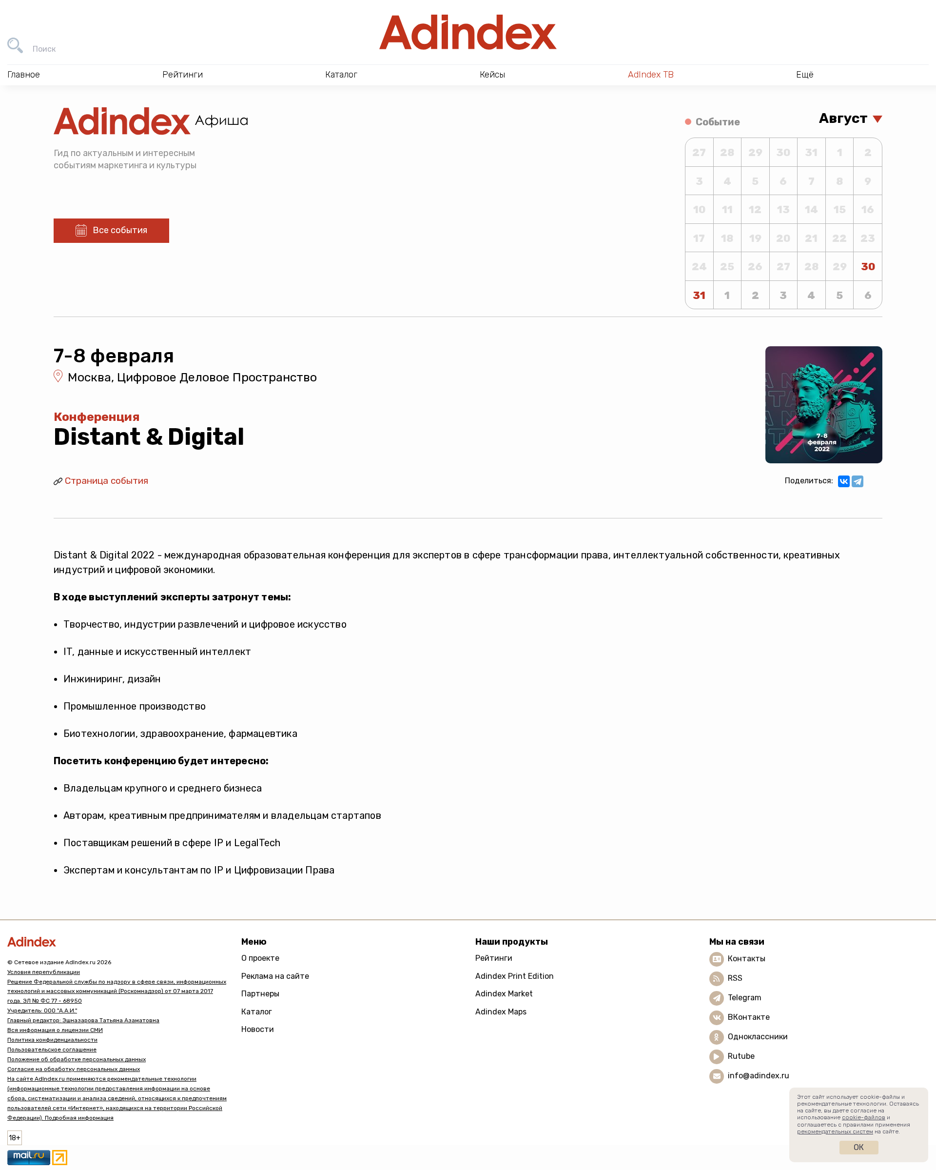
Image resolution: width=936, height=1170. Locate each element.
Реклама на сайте (275, 976)
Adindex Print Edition (514, 976)
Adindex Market (504, 993)
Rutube (741, 1056)
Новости (257, 1029)
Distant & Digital (149, 437)
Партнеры (260, 993)
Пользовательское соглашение (52, 1049)
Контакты (746, 958)
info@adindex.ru (758, 1075)
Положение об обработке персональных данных (76, 1059)
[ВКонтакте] (844, 481)
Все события (120, 230)
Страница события (106, 480)
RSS (735, 978)
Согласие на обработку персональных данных (73, 1069)
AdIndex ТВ (651, 74)
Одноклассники (758, 1036)
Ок (859, 1147)
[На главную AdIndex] (468, 32)
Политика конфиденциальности (52, 1039)
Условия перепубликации (43, 972)
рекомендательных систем (835, 1131)
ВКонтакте (749, 1017)
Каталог (256, 1011)
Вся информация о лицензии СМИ (55, 1030)
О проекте (260, 958)
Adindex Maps (500, 1011)
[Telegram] (857, 481)
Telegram (744, 997)
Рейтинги (493, 958)
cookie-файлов (863, 1117)
